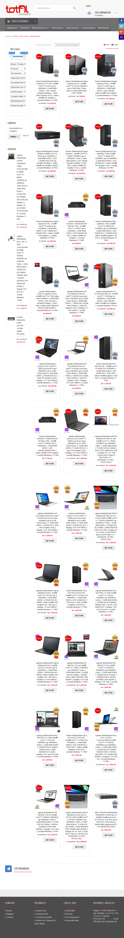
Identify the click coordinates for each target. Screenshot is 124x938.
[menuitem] (12, 28)
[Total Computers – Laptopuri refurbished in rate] (18, 10)
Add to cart (50, 108)
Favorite (69, 914)
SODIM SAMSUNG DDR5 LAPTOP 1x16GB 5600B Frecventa (21, 325)
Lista (116, 44)
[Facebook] (121, 20)
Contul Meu (70, 910)
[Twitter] (121, 26)
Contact (10, 917)
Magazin (10, 914)
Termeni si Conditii (44, 917)
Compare (13, 136)
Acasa (9, 910)
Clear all (25, 136)
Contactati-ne (42, 914)
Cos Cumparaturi (72, 917)
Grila (108, 44)
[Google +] (121, 31)
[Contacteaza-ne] (121, 37)
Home (7, 36)
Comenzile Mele (72, 920)
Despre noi (41, 910)
